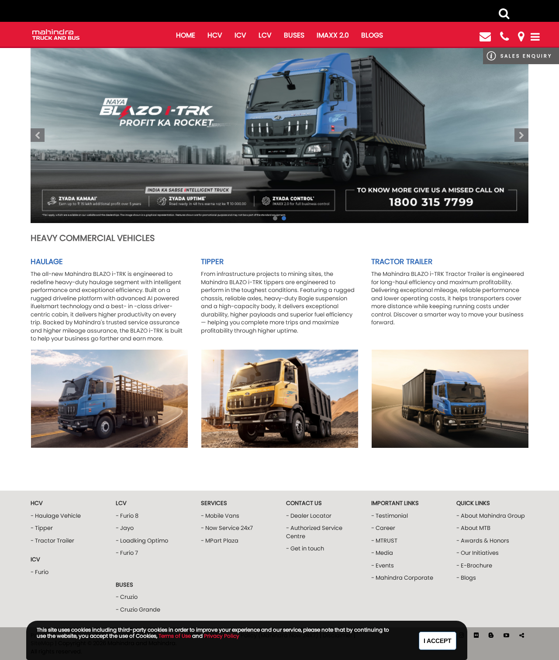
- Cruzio (127, 597)
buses (294, 35)
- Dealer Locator (308, 516)
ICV (240, 35)
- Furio (39, 572)
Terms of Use (175, 635)
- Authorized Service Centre (314, 532)
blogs (372, 35)
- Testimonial (389, 516)
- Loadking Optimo (142, 540)
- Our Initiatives (477, 553)
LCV (265, 35)
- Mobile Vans (220, 516)
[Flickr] (476, 635)
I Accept (438, 640)
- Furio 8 (127, 516)
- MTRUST (384, 540)
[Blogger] (491, 635)
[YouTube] (507, 635)
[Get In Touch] (485, 36)
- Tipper (42, 528)
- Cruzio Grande (138, 609)
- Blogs (466, 578)
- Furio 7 (127, 553)
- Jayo (125, 528)
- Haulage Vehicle (56, 516)
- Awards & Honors (482, 540)
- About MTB (473, 528)
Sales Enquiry (526, 55)
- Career (383, 528)
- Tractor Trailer (52, 540)
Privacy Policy (221, 635)
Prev (38, 135)
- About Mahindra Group (490, 516)
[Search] (504, 13)
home (185, 35)
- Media (382, 553)
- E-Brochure (474, 565)
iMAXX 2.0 (333, 35)
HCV (214, 35)
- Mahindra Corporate (402, 578)
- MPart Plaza (219, 540)
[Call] (504, 36)
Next (521, 135)
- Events (382, 565)
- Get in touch (305, 548)
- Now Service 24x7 (227, 528)
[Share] (521, 635)
